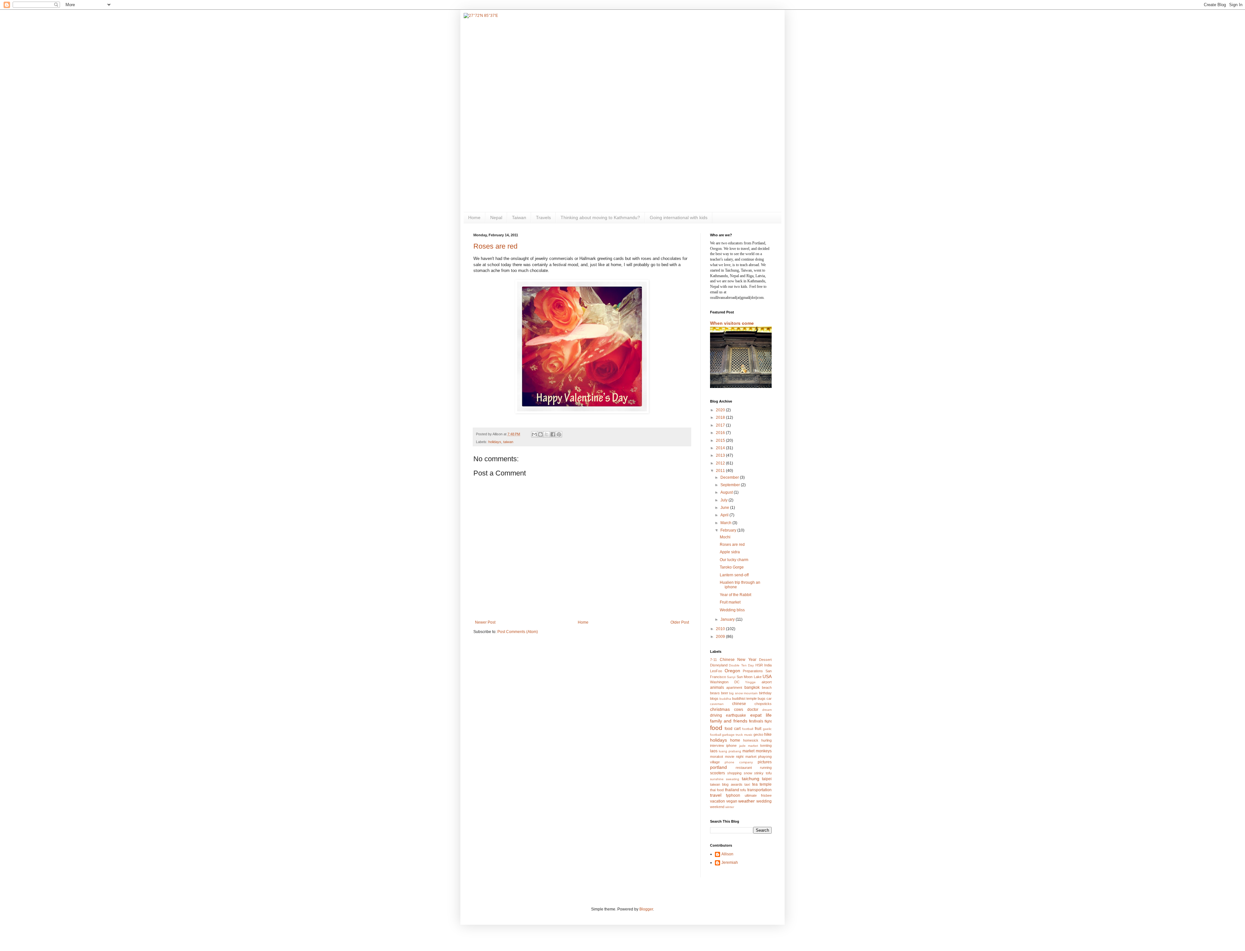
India (768, 665)
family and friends (728, 720)
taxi (747, 784)
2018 (721, 417)
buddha (725, 698)
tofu (743, 790)
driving (716, 715)
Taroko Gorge (732, 567)
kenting (766, 745)
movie (729, 756)
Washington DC (725, 682)
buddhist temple (744, 698)
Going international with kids (678, 217)
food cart (733, 728)
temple (766, 784)
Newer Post (485, 622)
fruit (758, 728)
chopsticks (763, 704)
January (728, 619)
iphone (731, 745)
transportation (759, 790)
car (769, 698)
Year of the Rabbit (735, 595)
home (735, 740)
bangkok (752, 687)
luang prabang (730, 751)
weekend (717, 807)
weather (746, 801)
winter (729, 807)
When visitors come (732, 323)
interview (717, 745)
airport (767, 682)
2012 (721, 463)
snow (748, 773)
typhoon (733, 795)
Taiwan (519, 217)
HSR (759, 665)
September (730, 485)
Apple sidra (730, 552)
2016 (721, 432)
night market (746, 756)
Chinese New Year (738, 659)
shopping (734, 773)
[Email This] (534, 434)
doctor (752, 709)
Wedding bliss (732, 610)
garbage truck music (737, 734)
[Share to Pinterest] (559, 434)
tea (755, 784)
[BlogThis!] (540, 434)
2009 (721, 636)
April (724, 515)
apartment (734, 687)
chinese (739, 703)
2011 (721, 470)
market (748, 751)
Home (474, 217)
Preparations (753, 671)
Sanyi (731, 677)
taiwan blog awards (726, 784)
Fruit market (730, 602)
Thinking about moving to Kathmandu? (600, 217)
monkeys (764, 751)
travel (715, 795)
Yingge (750, 682)
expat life (761, 715)
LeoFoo (716, 671)
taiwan (508, 442)
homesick (750, 740)
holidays (494, 442)
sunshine (717, 779)
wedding (764, 801)
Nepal (496, 217)
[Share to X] (546, 434)
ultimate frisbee (758, 795)
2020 (721, 410)
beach (767, 687)
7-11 (713, 660)
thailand (732, 790)
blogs (714, 698)
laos (713, 751)
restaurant (744, 767)
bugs (761, 698)
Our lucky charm (734, 560)
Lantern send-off (734, 575)
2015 (721, 440)
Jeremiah (729, 862)
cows (738, 709)
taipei (767, 779)
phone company (739, 762)
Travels (543, 217)
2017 (721, 425)
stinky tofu (763, 773)
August (727, 492)
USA (767, 676)
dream (767, 709)
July (724, 500)
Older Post (679, 622)
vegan (731, 801)
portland (718, 767)
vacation (717, 801)
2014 (721, 448)
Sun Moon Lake (749, 677)
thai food (717, 790)
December (730, 477)
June (725, 507)
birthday (765, 693)
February (728, 530)
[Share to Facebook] (553, 434)
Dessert (765, 660)
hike (768, 734)
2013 (721, 455)
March (726, 523)
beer (724, 693)
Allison (727, 854)
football (747, 729)
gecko (758, 734)
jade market (748, 745)
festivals (756, 721)
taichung (750, 778)
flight (768, 721)
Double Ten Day (741, 665)
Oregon (732, 670)
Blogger (646, 909)
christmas (720, 709)
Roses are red (495, 246)
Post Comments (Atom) (517, 631)
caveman (717, 704)
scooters (717, 773)
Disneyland (719, 665)
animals (717, 687)
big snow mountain (743, 693)
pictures (765, 762)
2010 (721, 629)
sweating (732, 779)
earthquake (736, 715)
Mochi (725, 537)
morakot (716, 756)
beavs (715, 693)
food (716, 727)
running (766, 767)
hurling (766, 740)
